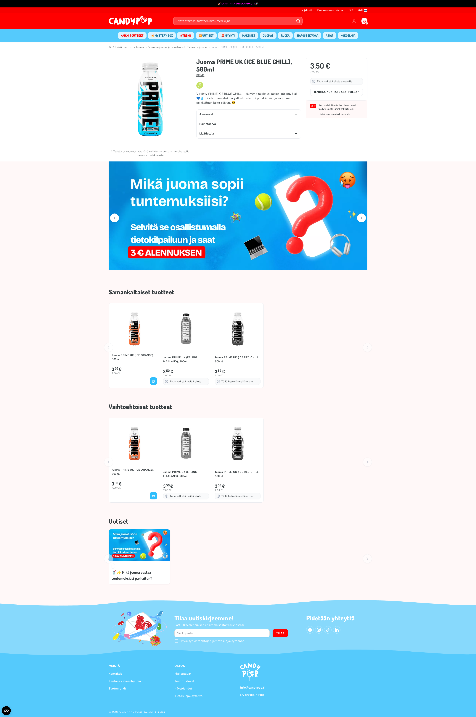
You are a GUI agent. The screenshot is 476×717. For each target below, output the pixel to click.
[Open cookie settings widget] (6, 710)
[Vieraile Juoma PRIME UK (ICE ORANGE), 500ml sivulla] (134, 329)
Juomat (140, 47)
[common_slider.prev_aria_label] (114, 217)
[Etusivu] (131, 22)
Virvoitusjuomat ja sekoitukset (166, 47)
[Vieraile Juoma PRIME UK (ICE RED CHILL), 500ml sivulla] (238, 329)
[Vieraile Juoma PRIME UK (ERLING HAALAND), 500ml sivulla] (186, 329)
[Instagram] (319, 630)
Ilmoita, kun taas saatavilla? (336, 92)
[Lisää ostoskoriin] (153, 381)
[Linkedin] (336, 630)
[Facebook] (310, 630)
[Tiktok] (328, 630)
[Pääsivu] (110, 47)
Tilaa (280, 633)
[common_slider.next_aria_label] (361, 217)
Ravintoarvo (207, 124)
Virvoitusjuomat (198, 47)
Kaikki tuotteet (123, 47)
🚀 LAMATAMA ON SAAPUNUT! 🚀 (238, 3)
